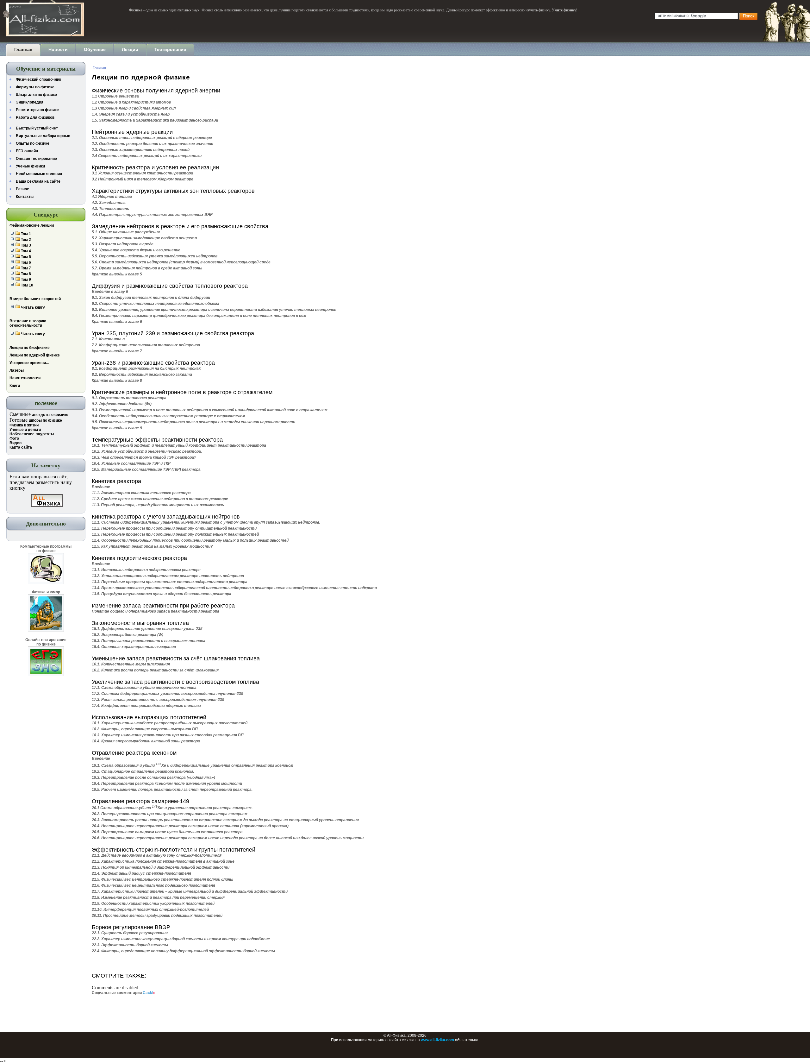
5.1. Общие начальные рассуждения (126, 232)
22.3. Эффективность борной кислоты (130, 945)
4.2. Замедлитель (109, 202)
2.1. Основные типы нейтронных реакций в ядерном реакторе (152, 137)
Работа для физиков (35, 117)
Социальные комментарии (123, 993)
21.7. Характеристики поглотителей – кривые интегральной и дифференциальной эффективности (190, 891)
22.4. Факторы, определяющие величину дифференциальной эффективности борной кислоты (183, 951)
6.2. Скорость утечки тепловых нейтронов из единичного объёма (155, 303)
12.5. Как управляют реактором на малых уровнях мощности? (152, 546)
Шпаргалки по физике (36, 94)
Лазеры (16, 370)
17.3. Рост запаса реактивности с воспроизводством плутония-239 (158, 699)
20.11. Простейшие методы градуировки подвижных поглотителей (157, 915)
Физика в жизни (24, 425)
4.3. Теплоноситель (110, 208)
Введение (101, 487)
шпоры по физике (45, 420)
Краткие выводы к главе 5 (117, 274)
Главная (99, 67)
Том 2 (26, 239)
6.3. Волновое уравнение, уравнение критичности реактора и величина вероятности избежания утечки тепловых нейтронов (214, 309)
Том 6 (26, 262)
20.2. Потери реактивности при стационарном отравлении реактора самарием (169, 814)
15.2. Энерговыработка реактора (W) (127, 635)
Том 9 (26, 279)
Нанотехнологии (24, 378)
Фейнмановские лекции (31, 225)
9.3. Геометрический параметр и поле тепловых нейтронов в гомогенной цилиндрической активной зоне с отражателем (209, 410)
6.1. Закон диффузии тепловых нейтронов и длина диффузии (151, 297)
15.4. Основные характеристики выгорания (134, 647)
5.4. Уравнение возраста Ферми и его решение (136, 250)
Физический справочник (38, 79)
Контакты (25, 196)
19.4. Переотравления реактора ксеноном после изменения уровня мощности (167, 783)
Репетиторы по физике (37, 110)
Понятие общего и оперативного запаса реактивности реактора (155, 611)
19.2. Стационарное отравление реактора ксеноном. (143, 771)
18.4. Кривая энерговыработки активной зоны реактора (146, 741)
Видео (15, 443)
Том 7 (26, 268)
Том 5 (26, 257)
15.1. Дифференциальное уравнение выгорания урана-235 (147, 628)
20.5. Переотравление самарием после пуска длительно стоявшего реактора (167, 832)
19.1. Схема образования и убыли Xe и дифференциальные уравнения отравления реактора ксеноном (192, 765)
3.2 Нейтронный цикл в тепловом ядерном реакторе (142, 179)
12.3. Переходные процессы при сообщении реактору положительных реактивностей (175, 534)
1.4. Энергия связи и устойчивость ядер (131, 114)
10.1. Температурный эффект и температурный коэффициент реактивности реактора (179, 445)
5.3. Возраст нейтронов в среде (122, 244)
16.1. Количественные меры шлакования (131, 664)
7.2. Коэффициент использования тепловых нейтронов (146, 345)
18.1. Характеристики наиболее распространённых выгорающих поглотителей (169, 723)
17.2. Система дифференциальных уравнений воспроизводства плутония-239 (167, 693)
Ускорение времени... (29, 363)
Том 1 (26, 234)
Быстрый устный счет (37, 128)
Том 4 (26, 251)
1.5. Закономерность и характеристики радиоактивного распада (155, 120)
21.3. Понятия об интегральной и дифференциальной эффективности (160, 867)
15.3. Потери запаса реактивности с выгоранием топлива (148, 641)
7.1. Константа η (108, 339)
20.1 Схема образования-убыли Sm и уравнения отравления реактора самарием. (172, 808)
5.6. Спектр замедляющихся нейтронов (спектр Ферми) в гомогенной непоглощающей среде (181, 262)
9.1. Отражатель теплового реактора (129, 398)
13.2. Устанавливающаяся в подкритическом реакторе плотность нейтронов (168, 576)
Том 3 (26, 245)
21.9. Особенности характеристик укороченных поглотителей (153, 903)
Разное (22, 189)
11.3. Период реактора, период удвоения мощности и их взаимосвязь (158, 505)
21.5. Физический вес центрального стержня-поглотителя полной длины (162, 879)
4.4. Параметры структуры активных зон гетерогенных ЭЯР (152, 214)
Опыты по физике (32, 143)
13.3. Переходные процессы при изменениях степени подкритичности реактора (169, 582)
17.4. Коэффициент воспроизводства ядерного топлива (146, 705)
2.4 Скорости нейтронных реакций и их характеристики (147, 156)
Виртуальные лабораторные (43, 136)
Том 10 (27, 285)
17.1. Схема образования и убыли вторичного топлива (144, 687)
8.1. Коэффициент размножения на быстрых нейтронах (146, 368)
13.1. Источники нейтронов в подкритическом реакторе (146, 570)
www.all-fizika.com (437, 1040)
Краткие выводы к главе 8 (117, 380)
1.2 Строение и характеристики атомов (131, 102)
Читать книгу (33, 307)
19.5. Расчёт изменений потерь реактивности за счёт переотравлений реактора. (172, 789)
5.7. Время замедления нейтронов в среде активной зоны (147, 268)
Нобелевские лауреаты (31, 434)
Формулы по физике (35, 87)
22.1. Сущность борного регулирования (130, 933)
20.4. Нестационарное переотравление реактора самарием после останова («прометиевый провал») (190, 826)
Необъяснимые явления (39, 174)
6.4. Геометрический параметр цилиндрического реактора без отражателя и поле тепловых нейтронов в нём (199, 315)
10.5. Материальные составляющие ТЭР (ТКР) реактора (146, 469)
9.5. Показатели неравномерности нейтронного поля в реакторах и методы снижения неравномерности (193, 422)
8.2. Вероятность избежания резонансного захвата (142, 374)
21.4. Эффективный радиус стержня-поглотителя (141, 873)
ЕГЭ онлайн (27, 151)
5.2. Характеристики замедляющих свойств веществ (144, 238)
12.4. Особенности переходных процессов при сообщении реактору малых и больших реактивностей (190, 540)
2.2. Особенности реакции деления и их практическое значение (152, 144)
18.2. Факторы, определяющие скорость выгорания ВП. (145, 729)
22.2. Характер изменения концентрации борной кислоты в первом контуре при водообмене (181, 939)
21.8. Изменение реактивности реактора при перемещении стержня (158, 897)
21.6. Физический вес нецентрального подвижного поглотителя (153, 885)
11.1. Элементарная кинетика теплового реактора (141, 493)
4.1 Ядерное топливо (112, 196)
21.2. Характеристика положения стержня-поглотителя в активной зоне (163, 861)
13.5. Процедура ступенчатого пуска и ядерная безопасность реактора (161, 594)
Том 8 (26, 274)
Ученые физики (30, 166)
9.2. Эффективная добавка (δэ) (122, 404)
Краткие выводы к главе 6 (117, 321)
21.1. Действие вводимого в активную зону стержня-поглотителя (156, 855)
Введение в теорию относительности (27, 323)
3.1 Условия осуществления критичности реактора (142, 173)
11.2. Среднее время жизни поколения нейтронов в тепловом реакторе (160, 499)
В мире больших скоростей (35, 299)
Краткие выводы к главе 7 (117, 351)
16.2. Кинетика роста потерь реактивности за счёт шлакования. (156, 670)
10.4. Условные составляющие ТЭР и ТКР (131, 463)
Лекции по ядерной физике (34, 355)
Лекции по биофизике (29, 347)
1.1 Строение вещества (115, 96)
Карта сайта (20, 447)
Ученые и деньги (25, 429)
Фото (14, 438)
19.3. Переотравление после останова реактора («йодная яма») (153, 777)
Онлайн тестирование (36, 158)
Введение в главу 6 (110, 291)
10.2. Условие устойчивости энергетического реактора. (147, 451)
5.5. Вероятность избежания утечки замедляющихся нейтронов (154, 256)
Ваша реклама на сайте (38, 181)
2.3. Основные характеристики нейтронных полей (141, 150)
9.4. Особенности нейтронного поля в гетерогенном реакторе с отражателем (168, 416)
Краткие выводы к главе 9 (117, 428)
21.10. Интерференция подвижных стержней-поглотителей (150, 909)
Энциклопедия (29, 102)
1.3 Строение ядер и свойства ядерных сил (134, 108)
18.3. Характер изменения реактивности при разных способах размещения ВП (168, 735)
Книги (14, 385)
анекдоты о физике (50, 414)
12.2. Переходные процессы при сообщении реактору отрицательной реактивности (174, 528)
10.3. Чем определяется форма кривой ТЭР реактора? (144, 457)
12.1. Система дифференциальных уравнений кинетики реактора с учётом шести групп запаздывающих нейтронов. (206, 522)
